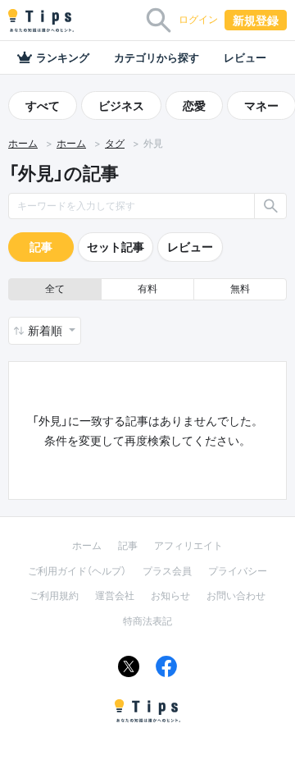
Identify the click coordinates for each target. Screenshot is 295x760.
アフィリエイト (188, 545)
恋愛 (194, 105)
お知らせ (170, 595)
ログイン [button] (198, 19)
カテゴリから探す (156, 57)
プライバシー (237, 571)
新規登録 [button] (256, 20)
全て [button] (55, 288)
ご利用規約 (54, 595)
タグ (115, 143)
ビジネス (121, 105)
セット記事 (115, 247)
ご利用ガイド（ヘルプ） (77, 571)
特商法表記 (147, 621)
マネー (261, 105)
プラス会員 (167, 571)
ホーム (23, 143)
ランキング (62, 57)
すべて (42, 105)
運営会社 (114, 595)
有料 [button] (147, 288)
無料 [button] (240, 288)
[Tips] (41, 20)
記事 (41, 247)
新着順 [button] (47, 330)
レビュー (245, 57)
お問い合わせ (236, 595)
